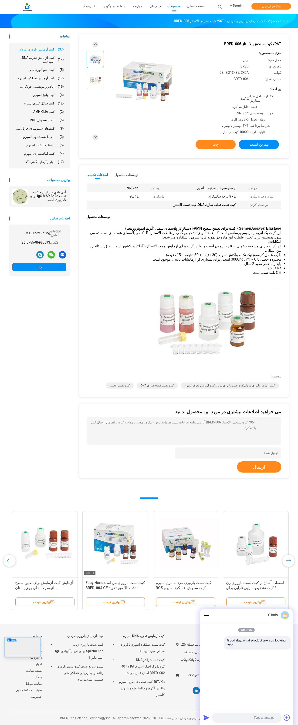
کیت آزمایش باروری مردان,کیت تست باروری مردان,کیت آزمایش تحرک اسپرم (230, 385)
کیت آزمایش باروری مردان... (40, 49)
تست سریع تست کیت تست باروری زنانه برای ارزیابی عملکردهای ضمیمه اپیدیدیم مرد (80, 673)
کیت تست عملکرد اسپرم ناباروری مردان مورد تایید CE (142, 648)
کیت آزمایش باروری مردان (85, 636)
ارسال (259, 467)
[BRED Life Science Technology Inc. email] (62, 254)
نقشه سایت (34, 670)
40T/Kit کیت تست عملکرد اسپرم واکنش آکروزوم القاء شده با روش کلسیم (142, 688)
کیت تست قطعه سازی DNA (157, 385)
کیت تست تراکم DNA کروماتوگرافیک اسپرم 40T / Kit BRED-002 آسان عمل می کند (143, 666)
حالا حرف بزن (271, 6)
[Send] (206, 717)
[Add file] (287, 717)
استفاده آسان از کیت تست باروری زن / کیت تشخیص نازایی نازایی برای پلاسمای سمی (74, 588)
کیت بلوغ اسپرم (48, 95)
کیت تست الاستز (120, 385)
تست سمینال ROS (47, 120)
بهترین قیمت (259, 144)
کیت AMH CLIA (48, 112)
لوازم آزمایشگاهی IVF (44, 162)
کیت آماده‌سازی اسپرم (44, 153)
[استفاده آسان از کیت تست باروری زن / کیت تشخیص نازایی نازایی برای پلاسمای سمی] (74, 544)
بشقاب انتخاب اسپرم (45, 145)
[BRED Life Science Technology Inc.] (27, 7)
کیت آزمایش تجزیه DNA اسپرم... (43, 59)
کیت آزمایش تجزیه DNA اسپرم (144, 636)
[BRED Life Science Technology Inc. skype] (40, 254)
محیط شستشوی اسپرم (43, 137)
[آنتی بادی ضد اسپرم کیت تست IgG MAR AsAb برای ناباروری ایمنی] (20, 197)
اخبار (38, 664)
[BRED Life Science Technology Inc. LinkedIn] (196, 691)
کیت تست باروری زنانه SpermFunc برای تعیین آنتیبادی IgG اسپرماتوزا (79, 651)
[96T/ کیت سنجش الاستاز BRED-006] (145, 81)
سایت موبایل (33, 683)
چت (39, 267)
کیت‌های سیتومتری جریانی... (40, 128)
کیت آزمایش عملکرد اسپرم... (39, 78)
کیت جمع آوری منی (46, 70)
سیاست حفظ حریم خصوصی (29, 693)
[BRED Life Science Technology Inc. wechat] (51, 254)
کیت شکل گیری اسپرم (44, 103)
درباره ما (36, 657)
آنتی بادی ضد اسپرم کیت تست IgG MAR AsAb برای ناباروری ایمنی (48, 195)
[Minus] (206, 615)
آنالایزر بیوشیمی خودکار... (42, 86)
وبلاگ (38, 677)
